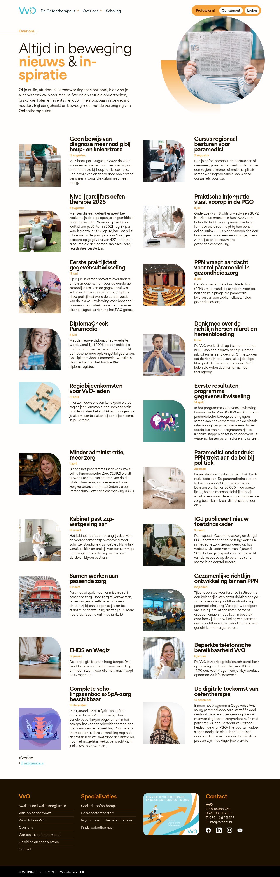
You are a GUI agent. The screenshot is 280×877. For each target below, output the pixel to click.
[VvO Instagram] (229, 830)
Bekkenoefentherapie (97, 812)
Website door (72, 871)
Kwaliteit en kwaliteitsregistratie (42, 805)
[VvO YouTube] (240, 830)
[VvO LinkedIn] (219, 830)
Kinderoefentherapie (97, 827)
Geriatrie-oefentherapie (99, 805)
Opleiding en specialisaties (39, 841)
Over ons (26, 827)
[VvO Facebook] (208, 830)
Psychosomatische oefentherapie (106, 819)
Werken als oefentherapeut (40, 834)
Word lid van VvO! (32, 819)
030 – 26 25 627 (221, 817)
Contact (25, 848)
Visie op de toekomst (35, 812)
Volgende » (34, 763)
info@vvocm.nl (221, 821)
